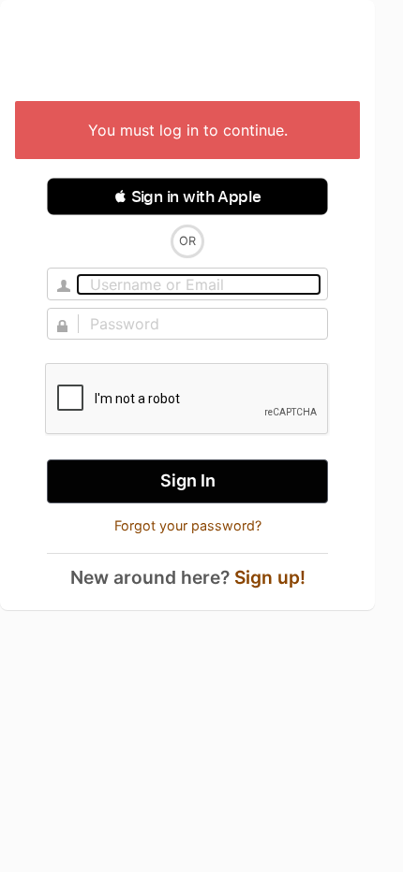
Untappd (187, 52)
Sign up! (270, 577)
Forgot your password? (187, 525)
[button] (187, 196)
